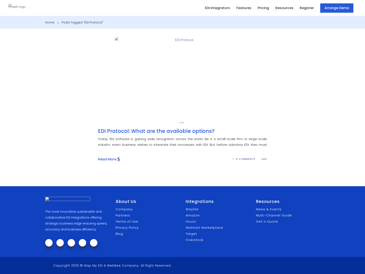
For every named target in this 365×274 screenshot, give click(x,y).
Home (49, 22)
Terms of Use (127, 221)
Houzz (191, 221)
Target (191, 233)
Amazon (193, 215)
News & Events (269, 209)
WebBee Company (123, 265)
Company (124, 209)
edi (182, 122)
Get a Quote (267, 221)
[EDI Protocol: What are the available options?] (182, 75)
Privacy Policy (127, 227)
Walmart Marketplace (204, 227)
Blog (119, 233)
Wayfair (192, 209)
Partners (123, 215)
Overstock (194, 240)
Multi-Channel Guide (274, 215)
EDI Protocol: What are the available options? (156, 131)
